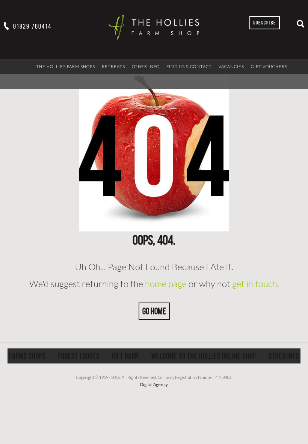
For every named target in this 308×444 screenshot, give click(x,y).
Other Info (146, 66)
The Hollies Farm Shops (65, 66)
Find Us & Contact (189, 66)
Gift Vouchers (269, 66)
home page (166, 283)
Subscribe (264, 23)
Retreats (113, 66)
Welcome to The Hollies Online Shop (203, 355)
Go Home (154, 311)
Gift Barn (125, 355)
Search (300, 23)
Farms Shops (27, 355)
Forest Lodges (79, 355)
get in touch (254, 283)
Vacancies (231, 66)
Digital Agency (154, 384)
